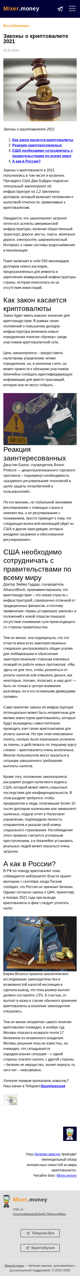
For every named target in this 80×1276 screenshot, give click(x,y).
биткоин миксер (47, 1154)
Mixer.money (67, 1175)
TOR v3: (45, 1212)
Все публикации (16, 25)
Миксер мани (14, 1265)
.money (21, 8)
